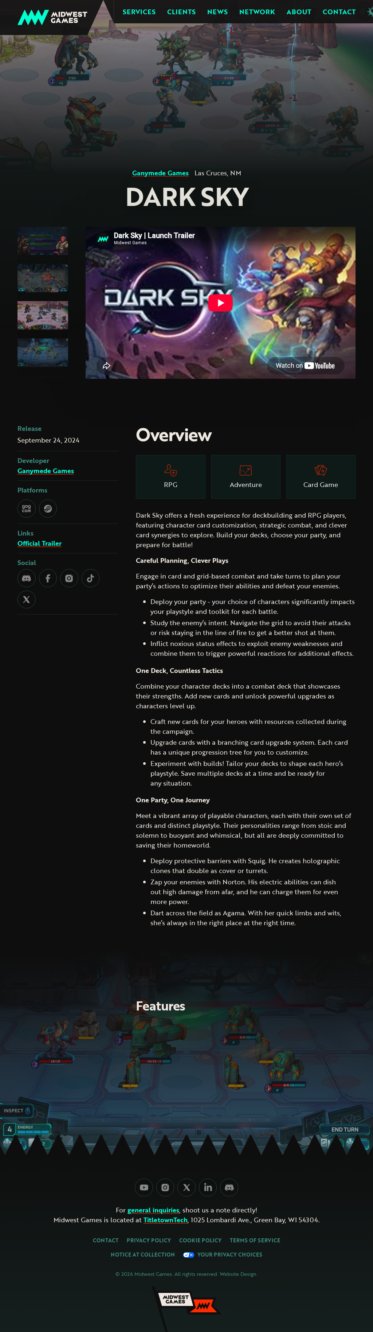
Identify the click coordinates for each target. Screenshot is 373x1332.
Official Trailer (39, 543)
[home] (52, 17)
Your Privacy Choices (228, 1254)
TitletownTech (166, 1220)
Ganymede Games (160, 173)
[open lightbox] (42, 241)
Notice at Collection (143, 1254)
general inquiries (153, 1210)
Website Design (238, 1274)
